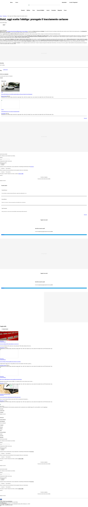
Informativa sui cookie (8, 504)
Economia (54, 10)
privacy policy (21, 173)
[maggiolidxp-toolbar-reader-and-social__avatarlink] (1, 25)
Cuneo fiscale (46, 12)
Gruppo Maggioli (3, 419)
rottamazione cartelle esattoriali (57, 12)
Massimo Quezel (4, 96)
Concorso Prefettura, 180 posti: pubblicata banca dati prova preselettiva (10, 361)
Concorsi (2, 164)
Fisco (33, 10)
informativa (32, 166)
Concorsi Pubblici (40, 10)
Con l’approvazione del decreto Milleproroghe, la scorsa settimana (17, 31)
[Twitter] (44, 223)
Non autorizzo (8, 168)
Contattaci (1, 412)
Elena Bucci (2, 383)
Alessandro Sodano (3, 365)
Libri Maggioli (2, 421)
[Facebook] (41, 223)
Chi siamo (1, 408)
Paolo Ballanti (3, 113)
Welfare (28, 10)
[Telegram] (47, 223)
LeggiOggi (3, 163)
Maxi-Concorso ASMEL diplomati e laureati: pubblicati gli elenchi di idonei (11, 379)
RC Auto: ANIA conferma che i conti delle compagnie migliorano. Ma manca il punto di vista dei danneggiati (16, 94)
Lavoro (48, 10)
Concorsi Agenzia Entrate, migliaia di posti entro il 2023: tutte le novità (10, 397)
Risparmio (60, 10)
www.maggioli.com (9, 501)
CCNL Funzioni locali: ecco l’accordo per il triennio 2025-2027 (10, 111)
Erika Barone (2, 347)
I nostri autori (2, 410)
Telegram (2, 234)
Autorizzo (2, 168)
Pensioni (23, 10)
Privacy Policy (2, 504)
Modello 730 (33, 12)
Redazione (4, 24)
